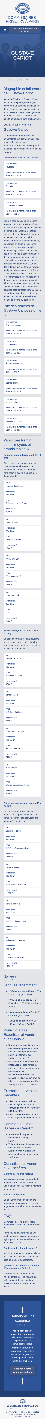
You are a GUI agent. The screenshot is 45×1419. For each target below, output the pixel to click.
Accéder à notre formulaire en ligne (22, 1370)
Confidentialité (13, 1412)
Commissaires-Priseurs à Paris (22, 19)
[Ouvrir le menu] (5, 29)
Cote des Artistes (17, 80)
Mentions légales (30, 1412)
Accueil (6, 80)
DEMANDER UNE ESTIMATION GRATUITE (25, 30)
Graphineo (27, 1416)
